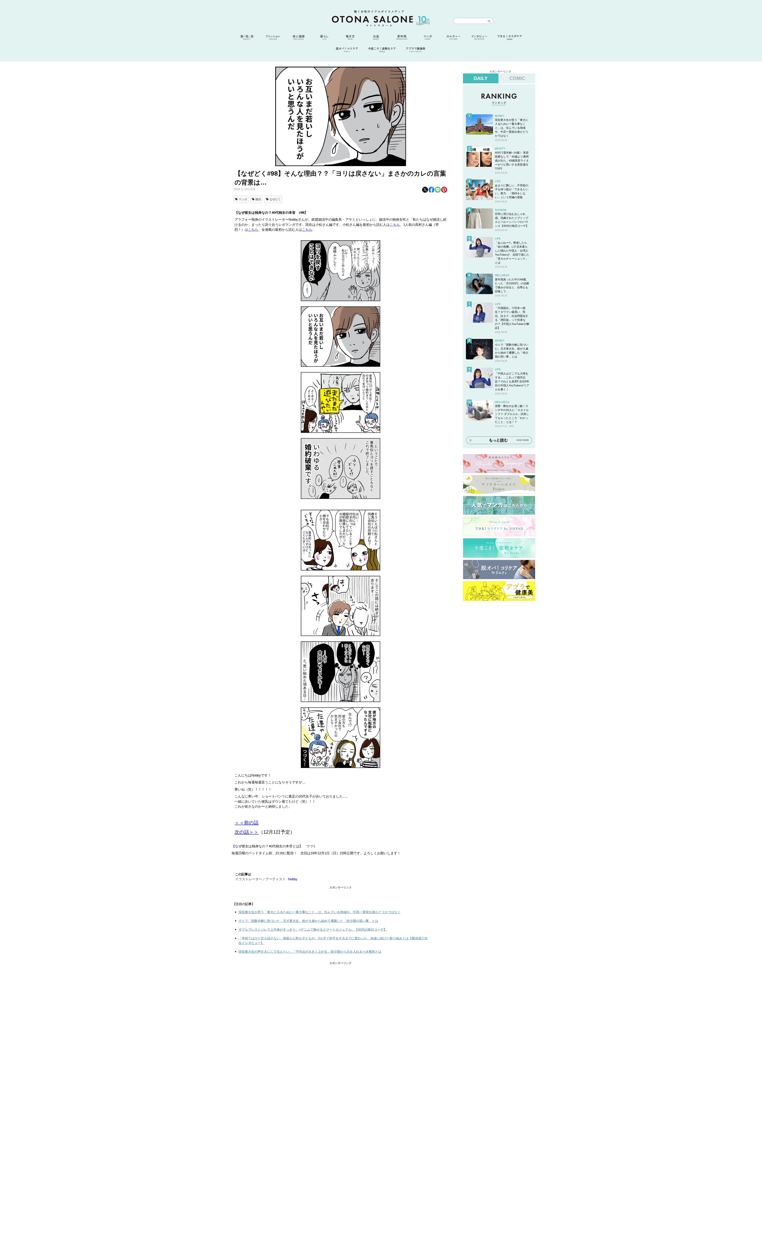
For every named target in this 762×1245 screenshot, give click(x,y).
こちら (395, 225)
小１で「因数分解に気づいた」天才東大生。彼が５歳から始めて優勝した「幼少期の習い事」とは (308, 921)
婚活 (258, 199)
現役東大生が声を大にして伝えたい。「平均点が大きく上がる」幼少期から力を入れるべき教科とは (310, 951)
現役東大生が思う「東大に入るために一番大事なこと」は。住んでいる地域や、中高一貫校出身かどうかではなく (319, 912)
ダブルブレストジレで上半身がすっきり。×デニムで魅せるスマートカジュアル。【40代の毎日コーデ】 (313, 929)
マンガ (243, 199)
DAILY (481, 78)
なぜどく (275, 199)
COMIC (517, 78)
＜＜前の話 (247, 822)
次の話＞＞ (247, 832)
